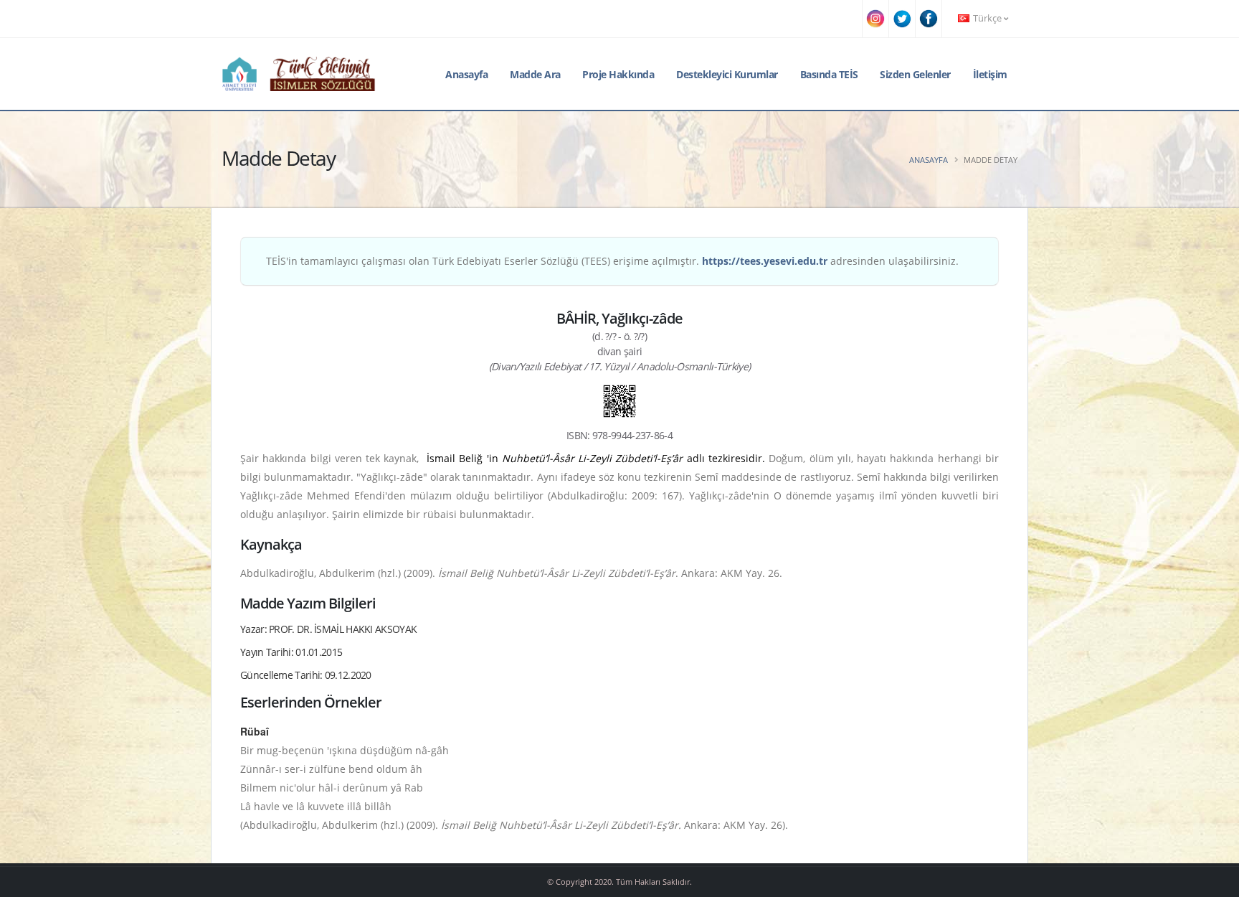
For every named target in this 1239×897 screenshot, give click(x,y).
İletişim (990, 74)
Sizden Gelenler (915, 74)
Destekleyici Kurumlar (727, 74)
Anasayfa (466, 74)
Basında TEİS (829, 74)
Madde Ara (535, 74)
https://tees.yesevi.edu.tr (764, 261)
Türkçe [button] (987, 18)
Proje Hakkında (618, 74)
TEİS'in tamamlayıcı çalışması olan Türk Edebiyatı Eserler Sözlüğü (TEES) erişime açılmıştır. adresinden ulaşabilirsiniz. (612, 261)
